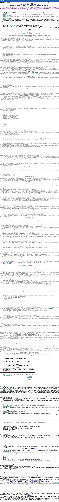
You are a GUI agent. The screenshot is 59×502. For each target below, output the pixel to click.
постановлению (22, 33)
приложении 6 (43, 63)
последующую (6, 15)
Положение (5, 14)
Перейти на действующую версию (53, 2)
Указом (9, 156)
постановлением (27, 7)
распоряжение (14, 25)
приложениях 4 (54, 62)
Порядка (57, 482)
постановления (11, 170)
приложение (51, 308)
